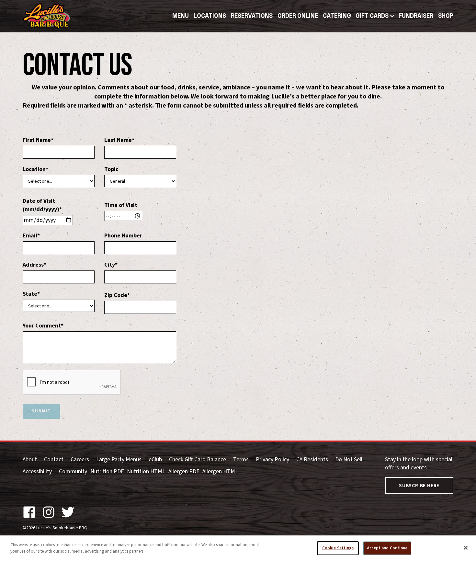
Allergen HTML (220, 471)
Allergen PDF (183, 471)
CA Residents (312, 459)
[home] (47, 16)
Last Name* (119, 140)
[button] (252, 16)
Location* (35, 169)
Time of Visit (120, 205)
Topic (111, 169)
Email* (31, 236)
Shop (445, 16)
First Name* (38, 140)
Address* (34, 265)
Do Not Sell (348, 459)
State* (31, 294)
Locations (210, 16)
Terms (241, 459)
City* (111, 265)
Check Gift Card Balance (197, 459)
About (30, 459)
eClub (155, 459)
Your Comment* (43, 326)
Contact (53, 459)
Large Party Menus (119, 459)
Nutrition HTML (146, 471)
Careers (80, 459)
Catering (337, 16)
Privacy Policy (272, 459)
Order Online (298, 16)
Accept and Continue (387, 548)
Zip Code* (117, 295)
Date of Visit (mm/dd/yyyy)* (42, 205)
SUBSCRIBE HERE (419, 485)
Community (73, 471)
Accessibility (37, 471)
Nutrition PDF (107, 471)
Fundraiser (416, 16)
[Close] (466, 548)
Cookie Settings (338, 548)
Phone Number (123, 236)
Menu (180, 16)
